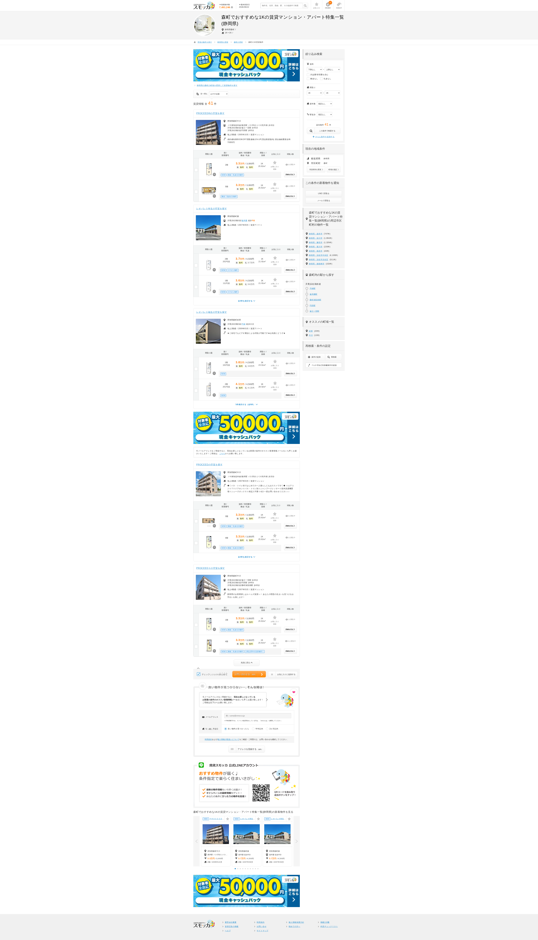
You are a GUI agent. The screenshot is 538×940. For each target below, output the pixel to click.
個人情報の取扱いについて (228, 739)
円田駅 (312, 306)
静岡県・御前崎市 (316, 264)
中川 (311, 335)
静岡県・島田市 (316, 251)
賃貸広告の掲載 (231, 926)
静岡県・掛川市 (316, 238)
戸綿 (243, 324)
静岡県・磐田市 (316, 242)
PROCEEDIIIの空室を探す (210, 113)
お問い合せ (261, 926)
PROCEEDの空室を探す (209, 464)
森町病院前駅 (315, 300)
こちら (222, 453)
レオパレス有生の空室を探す (211, 208)
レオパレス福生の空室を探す (211, 312)
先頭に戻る (245, 663)
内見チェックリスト (329, 926)
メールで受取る (323, 201)
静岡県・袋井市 (316, 234)
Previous (196, 841)
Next (297, 841)
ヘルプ (228, 931)
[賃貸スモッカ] (204, 5)
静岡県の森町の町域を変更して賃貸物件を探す (217, 85)
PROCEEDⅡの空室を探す (210, 568)
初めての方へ (294, 926)
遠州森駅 (313, 294)
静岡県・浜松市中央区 (318, 255)
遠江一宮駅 (314, 311)
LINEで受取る (323, 193)
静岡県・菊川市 (316, 247)
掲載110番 (325, 922)
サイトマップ (262, 931)
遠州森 (244, 220)
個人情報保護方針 (296, 922)
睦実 (311, 331)
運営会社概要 (230, 922)
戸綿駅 (312, 288)
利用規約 (208, 739)
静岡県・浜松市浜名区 (318, 260)
